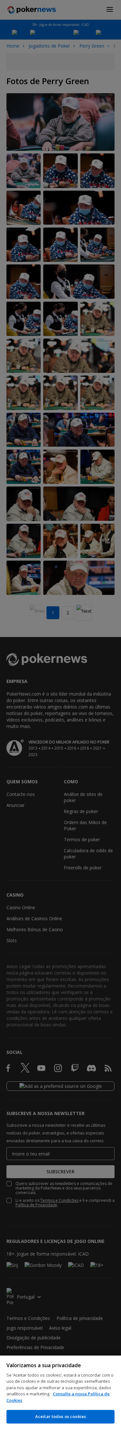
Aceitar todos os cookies (60, 1416)
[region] (60, 1393)
